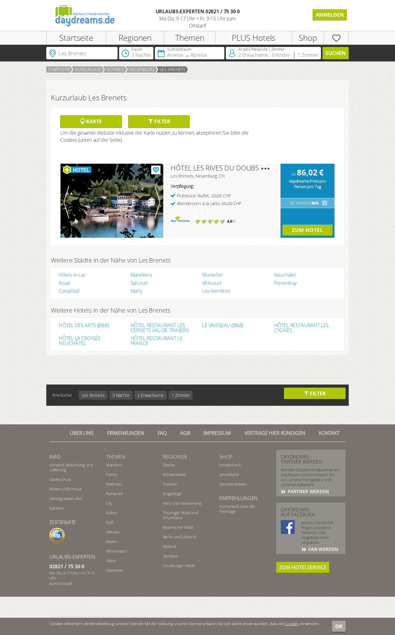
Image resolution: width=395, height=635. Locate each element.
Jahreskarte (229, 474)
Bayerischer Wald (178, 527)
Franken (170, 484)
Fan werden (322, 549)
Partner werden (307, 491)
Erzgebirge (172, 493)
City (109, 503)
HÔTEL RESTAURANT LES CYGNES (301, 328)
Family (111, 474)
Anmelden (330, 14)
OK (339, 626)
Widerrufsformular (65, 489)
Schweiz (115, 69)
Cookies (291, 623)
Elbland (169, 546)
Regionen (135, 37)
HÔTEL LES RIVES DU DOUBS (215, 167)
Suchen (336, 53)
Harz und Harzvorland (182, 503)
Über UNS (82, 433)
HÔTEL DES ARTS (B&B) (84, 326)
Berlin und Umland (179, 537)
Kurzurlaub (88, 69)
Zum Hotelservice (302, 567)
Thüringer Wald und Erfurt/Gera (180, 515)
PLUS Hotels (253, 37)
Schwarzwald (174, 474)
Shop (308, 37)
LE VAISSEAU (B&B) (222, 326)
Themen (189, 37)
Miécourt (212, 282)
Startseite (76, 37)
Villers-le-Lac (72, 274)
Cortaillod (69, 290)
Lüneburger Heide (179, 565)
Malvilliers (141, 274)
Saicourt (139, 282)
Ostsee (169, 465)
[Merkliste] (336, 37)
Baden (112, 541)
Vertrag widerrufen (65, 498)
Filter (161, 121)
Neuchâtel (285, 274)
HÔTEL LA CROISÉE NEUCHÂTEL (79, 341)
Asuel (64, 282)
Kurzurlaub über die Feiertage (237, 508)
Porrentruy (285, 282)
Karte (93, 121)
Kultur (111, 512)
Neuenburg (142, 69)
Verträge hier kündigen (274, 433)
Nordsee (170, 556)
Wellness (114, 484)
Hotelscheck (229, 465)
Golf (109, 522)
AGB (185, 433)
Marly (136, 290)
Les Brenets (172, 69)
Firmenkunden (125, 433)
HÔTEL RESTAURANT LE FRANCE (157, 341)
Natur (111, 560)
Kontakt (329, 433)
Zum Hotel (307, 230)
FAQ (162, 433)
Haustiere (114, 570)
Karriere (56, 508)
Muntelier (212, 274)
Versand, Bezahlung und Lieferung (71, 467)
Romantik (114, 493)
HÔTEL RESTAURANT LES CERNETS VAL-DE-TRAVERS (160, 328)
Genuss (112, 532)
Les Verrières (216, 290)
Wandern (114, 465)
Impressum (217, 433)
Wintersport (116, 551)
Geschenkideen (233, 484)
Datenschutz (60, 479)
